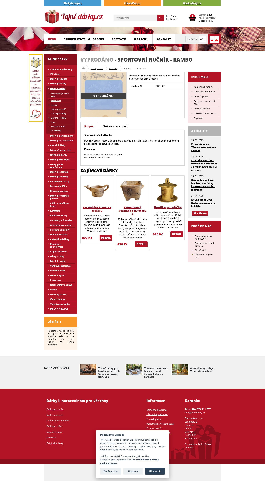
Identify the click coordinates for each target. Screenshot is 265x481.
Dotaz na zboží (114, 126)
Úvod (52, 39)
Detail (106, 237)
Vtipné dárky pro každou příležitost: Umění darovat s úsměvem (109, 372)
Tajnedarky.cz (84, 68)
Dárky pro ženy (58, 83)
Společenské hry (58, 215)
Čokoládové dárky (59, 239)
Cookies (189, 447)
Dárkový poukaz (58, 294)
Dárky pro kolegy (59, 176)
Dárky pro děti (97, 68)
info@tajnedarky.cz (195, 412)
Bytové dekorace (59, 190)
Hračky (54, 104)
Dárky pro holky (58, 113)
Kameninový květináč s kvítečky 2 (132, 210)
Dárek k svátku (58, 261)
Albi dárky (113, 68)
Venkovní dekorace (60, 265)
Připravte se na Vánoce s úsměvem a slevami (203, 147)
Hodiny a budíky (59, 234)
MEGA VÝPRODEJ (59, 308)
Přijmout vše (155, 471)
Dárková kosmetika (60, 150)
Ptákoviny (55, 280)
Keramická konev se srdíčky (97, 209)
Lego (53, 122)
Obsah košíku (206, 20)
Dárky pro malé (58, 109)
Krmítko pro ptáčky (168, 207)
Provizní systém (202, 108)
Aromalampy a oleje (60, 225)
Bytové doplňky (58, 186)
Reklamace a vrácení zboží (204, 102)
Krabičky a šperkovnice (56, 245)
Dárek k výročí (57, 275)
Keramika (55, 210)
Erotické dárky (58, 145)
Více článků (200, 213)
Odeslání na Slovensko (205, 113)
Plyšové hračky (58, 126)
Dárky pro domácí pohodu (59, 197)
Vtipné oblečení (58, 251)
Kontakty (163, 39)
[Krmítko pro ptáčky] (168, 190)
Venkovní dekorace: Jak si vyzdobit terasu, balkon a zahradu (155, 372)
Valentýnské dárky (60, 303)
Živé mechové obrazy (61, 69)
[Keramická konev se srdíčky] (97, 190)
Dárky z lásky (57, 256)
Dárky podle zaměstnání (56, 166)
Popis (89, 126)
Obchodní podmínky (204, 91)
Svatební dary (57, 270)
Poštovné (119, 39)
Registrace (171, 19)
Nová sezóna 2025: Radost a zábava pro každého (203, 203)
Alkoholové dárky (59, 181)
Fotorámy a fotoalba (61, 220)
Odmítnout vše (111, 471)
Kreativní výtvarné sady (60, 95)
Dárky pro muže (58, 78)
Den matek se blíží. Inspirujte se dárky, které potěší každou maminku (203, 184)
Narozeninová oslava (61, 284)
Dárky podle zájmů (60, 159)
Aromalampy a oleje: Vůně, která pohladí (202, 369)
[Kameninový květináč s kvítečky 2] (132, 190)
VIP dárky (55, 74)
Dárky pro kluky (58, 117)
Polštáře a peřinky (59, 229)
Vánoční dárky (57, 299)
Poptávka (198, 118)
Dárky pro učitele (59, 171)
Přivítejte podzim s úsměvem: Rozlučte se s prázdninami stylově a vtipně (204, 165)
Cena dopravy (201, 96)
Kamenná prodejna (204, 86)
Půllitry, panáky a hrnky (59, 204)
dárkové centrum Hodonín (84, 39)
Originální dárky (58, 154)
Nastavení (133, 471)
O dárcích (141, 39)
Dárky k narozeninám (61, 135)
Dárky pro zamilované (61, 140)
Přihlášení (171, 16)
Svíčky (53, 289)
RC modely (56, 130)
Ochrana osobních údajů (198, 444)
